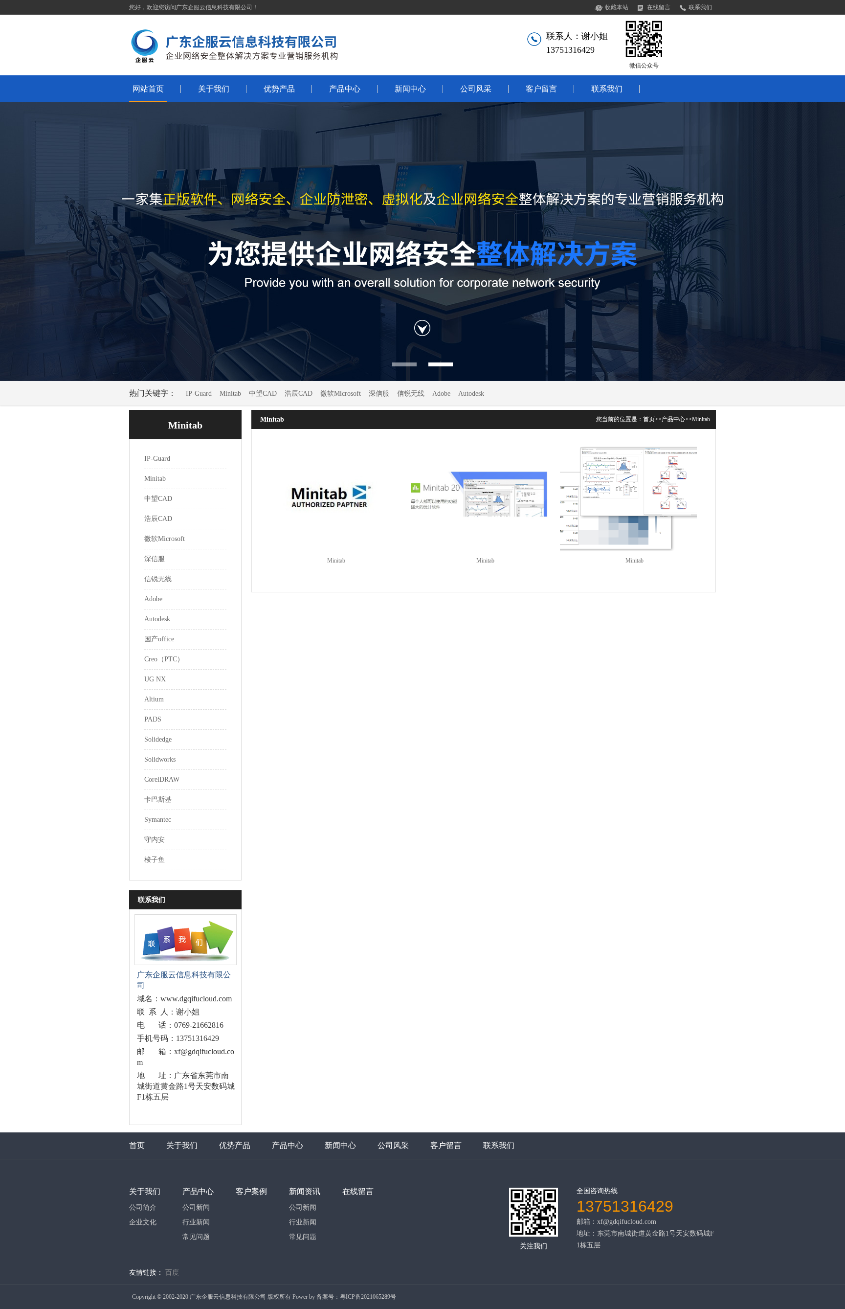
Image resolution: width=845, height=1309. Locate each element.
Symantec (157, 819)
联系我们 (700, 7)
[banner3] (422, 241)
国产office (159, 639)
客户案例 (251, 1192)
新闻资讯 (304, 1192)
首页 (649, 419)
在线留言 (658, 7)
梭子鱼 (154, 859)
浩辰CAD (298, 393)
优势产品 (279, 89)
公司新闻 (196, 1207)
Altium (154, 699)
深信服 (379, 393)
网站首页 (148, 89)
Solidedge (158, 739)
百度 (172, 1272)
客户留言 (541, 89)
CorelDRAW (161, 779)
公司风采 (475, 89)
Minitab (230, 393)
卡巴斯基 (158, 799)
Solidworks (160, 759)
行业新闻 (196, 1222)
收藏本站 (616, 7)
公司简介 (142, 1207)
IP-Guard (199, 393)
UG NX (155, 679)
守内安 (154, 839)
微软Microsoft (340, 393)
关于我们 (213, 89)
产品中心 (344, 89)
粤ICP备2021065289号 (368, 1296)
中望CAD (263, 393)
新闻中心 (410, 89)
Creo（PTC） (164, 659)
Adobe (441, 393)
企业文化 (142, 1222)
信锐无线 (410, 393)
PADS (152, 719)
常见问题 (196, 1237)
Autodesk (471, 393)
